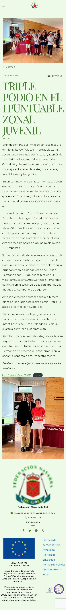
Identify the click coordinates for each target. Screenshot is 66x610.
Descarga (38, 375)
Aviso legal (49, 549)
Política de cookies (54, 564)
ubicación (34, 522)
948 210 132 (34, 518)
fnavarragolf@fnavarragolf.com (35, 513)
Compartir (54, 76)
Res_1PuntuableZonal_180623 (16, 375)
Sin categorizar (11, 76)
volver (10, 67)
